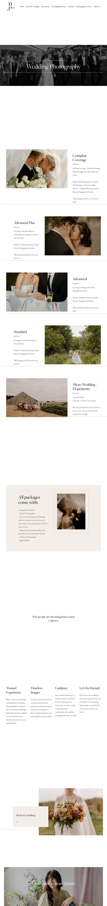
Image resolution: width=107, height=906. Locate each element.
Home (22, 6)
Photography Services (83, 6)
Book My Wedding (32, 6)
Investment (45, 6)
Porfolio (71, 6)
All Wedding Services (58, 6)
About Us (97, 6)
